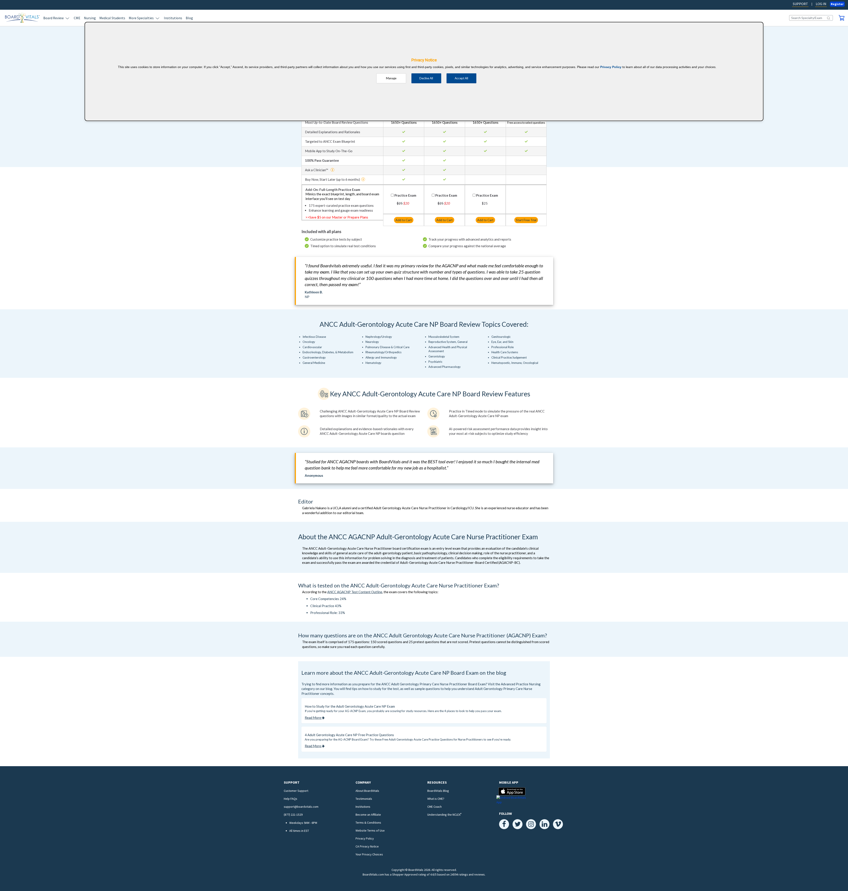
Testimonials (364, 799)
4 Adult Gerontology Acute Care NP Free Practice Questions (349, 735)
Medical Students (112, 18)
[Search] (829, 18)
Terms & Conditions (368, 823)
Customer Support (296, 791)
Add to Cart (404, 220)
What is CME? (435, 799)
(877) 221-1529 (293, 815)
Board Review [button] (53, 18)
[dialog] (424, 71)
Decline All (426, 78)
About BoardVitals (367, 791)
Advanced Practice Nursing (521, 684)
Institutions (173, 18)
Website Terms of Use (370, 830)
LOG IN (821, 4)
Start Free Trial (526, 220)
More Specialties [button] (141, 18)
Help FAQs (290, 799)
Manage (391, 78)
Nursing (90, 18)
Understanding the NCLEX (444, 815)
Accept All (461, 78)
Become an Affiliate (368, 815)
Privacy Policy (365, 838)
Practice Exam (405, 195)
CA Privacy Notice (367, 846)
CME (77, 18)
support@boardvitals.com (301, 807)
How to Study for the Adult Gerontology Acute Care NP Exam (350, 706)
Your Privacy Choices (369, 854)
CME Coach (434, 807)
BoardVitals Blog (438, 791)
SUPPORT (800, 4)
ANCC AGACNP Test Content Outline (354, 592)
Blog (189, 18)
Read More (313, 718)
